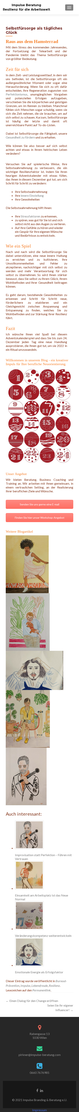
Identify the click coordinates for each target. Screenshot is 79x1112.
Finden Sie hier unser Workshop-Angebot (39, 517)
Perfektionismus (16, 94)
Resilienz (54, 985)
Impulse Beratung (26, 5)
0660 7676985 (39, 1072)
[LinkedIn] (41, 1090)
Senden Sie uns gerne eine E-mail (39, 504)
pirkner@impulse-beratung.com (40, 1054)
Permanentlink (41, 990)
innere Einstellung (32, 195)
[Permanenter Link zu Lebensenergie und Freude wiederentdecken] (27, 564)
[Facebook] (37, 1090)
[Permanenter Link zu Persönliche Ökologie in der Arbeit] (28, 718)
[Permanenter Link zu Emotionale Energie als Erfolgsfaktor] (34, 670)
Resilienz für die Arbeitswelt (26, 9)
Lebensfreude (39, 985)
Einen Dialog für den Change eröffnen (32, 1001)
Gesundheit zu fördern (20, 137)
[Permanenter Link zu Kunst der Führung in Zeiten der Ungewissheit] (28, 621)
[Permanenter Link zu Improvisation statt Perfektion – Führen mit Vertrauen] (26, 776)
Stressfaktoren (30, 216)
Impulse (25, 985)
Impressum (39, 1110)
